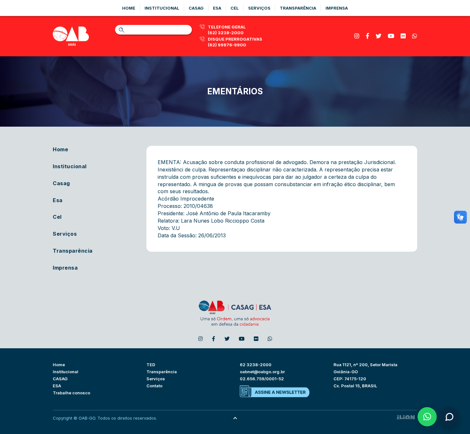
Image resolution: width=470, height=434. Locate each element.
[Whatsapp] (414, 36)
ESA (57, 385)
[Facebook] (367, 36)
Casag (196, 8)
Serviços (259, 8)
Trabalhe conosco (71, 392)
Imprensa (336, 8)
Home (128, 8)
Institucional (162, 8)
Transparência (298, 8)
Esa (217, 8)
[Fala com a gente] (449, 416)
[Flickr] (403, 36)
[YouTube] (391, 36)
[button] (427, 416)
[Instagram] (356, 36)
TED (150, 364)
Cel (235, 8)
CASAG (60, 378)
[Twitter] (378, 36)
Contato (154, 385)
